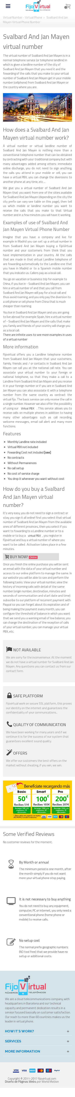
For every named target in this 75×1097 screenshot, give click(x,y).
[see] (47, 452)
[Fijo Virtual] (38, 5)
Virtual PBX (27, 408)
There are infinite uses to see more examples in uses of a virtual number (37, 337)
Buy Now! (23, 557)
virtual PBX (34, 535)
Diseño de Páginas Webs (20, 1081)
